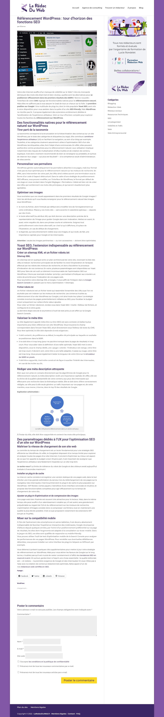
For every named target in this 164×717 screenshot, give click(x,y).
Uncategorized (114, 122)
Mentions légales (38, 707)
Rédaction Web (114, 107)
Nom (20, 641)
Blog (141, 8)
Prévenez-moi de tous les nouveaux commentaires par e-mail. (47, 666)
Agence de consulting (92, 8)
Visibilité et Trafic (115, 126)
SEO (109, 118)
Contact (71, 714)
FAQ (78, 714)
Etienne (22, 26)
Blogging (112, 103)
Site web (21, 656)
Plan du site (22, 707)
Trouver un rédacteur (115, 8)
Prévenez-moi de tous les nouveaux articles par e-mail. (43, 672)
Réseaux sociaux (115, 111)
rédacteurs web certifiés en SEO (35, 567)
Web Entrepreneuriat (117, 133)
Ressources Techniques (118, 114)
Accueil (75, 8)
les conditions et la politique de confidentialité (49, 662)
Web (110, 129)
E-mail (20, 649)
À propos (132, 8)
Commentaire (23, 614)
